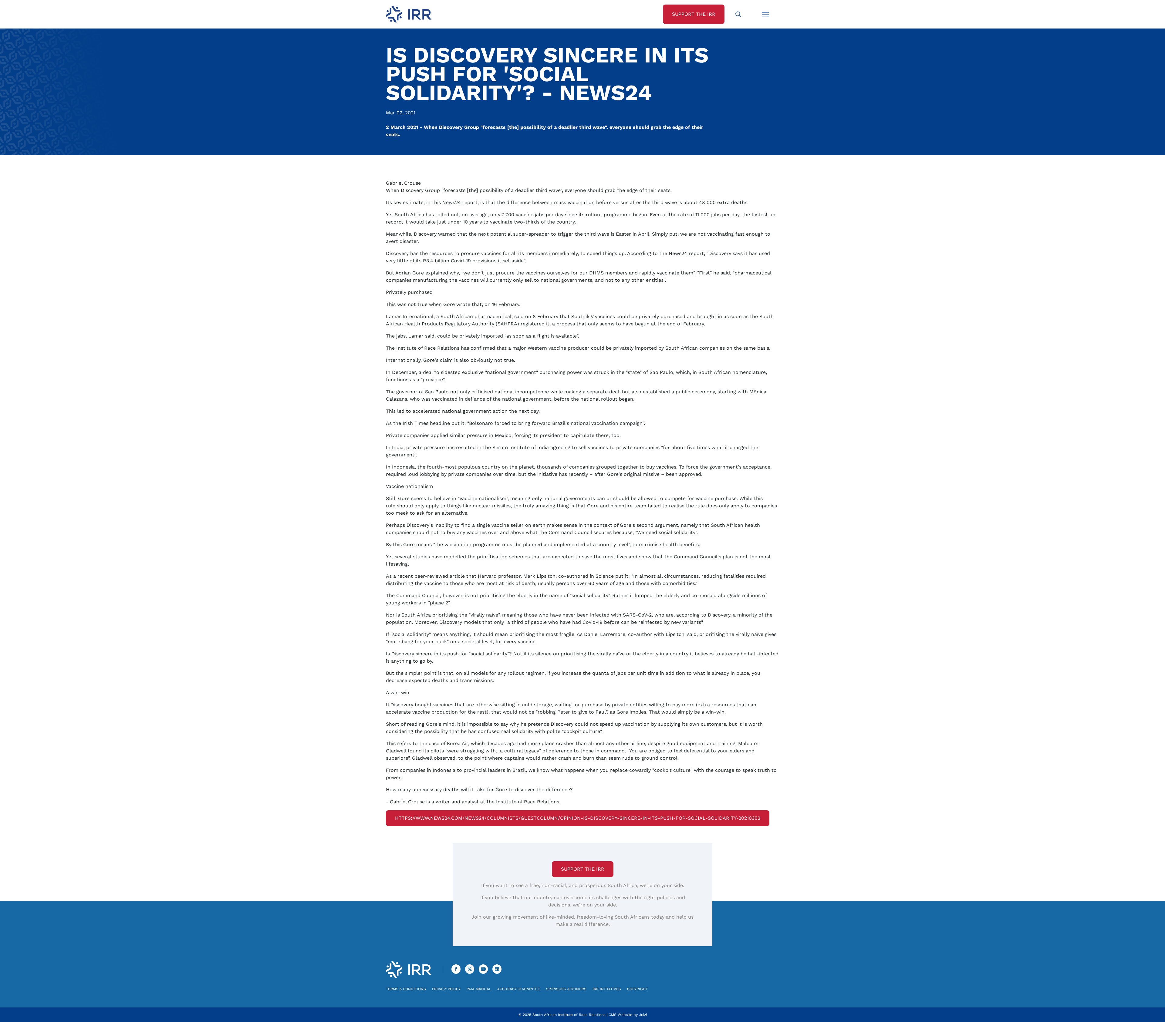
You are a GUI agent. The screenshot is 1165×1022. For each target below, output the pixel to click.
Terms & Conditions (406, 989)
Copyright (637, 989)
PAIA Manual (479, 989)
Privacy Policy (446, 989)
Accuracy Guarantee (518, 989)
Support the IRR (582, 869)
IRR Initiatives (607, 989)
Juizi (643, 1015)
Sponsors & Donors (566, 989)
